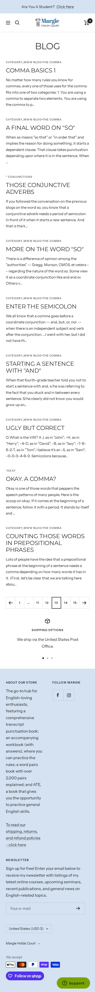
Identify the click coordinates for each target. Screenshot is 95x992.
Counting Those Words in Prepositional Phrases (45, 543)
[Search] (17, 22)
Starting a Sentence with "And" (40, 367)
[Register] (78, 908)
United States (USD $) (26, 928)
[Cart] (86, 22)
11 (37, 603)
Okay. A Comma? (31, 478)
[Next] (84, 602)
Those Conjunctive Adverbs (38, 188)
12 (47, 603)
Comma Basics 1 (31, 70)
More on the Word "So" (45, 249)
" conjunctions (19, 177)
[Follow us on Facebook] (57, 695)
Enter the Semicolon (41, 306)
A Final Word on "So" (40, 127)
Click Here (65, 6)
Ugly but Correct (35, 427)
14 (65, 603)
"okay (11, 470)
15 (75, 603)
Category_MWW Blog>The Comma (34, 62)
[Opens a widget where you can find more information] (73, 983)
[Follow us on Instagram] (68, 695)
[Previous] (10, 602)
